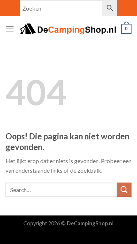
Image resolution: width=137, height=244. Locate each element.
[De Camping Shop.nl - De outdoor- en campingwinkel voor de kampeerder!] (68, 28)
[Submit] (124, 190)
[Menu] (9, 29)
